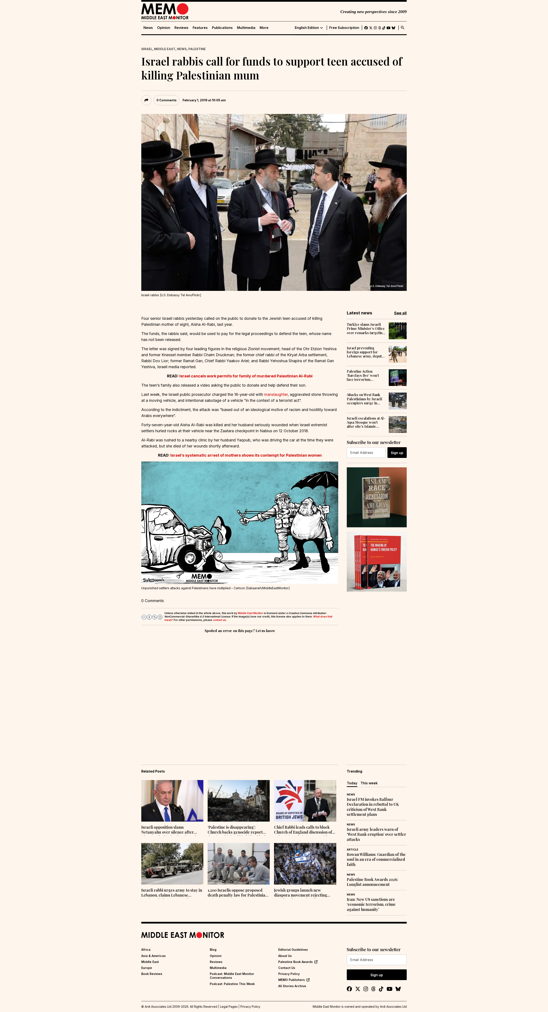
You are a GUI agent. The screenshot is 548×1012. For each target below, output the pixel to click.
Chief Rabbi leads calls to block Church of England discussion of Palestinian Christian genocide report (303, 830)
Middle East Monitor (250, 613)
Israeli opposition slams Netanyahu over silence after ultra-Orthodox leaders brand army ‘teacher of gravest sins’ (168, 830)
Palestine (197, 49)
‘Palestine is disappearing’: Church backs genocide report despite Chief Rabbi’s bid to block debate (237, 830)
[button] (239, 523)
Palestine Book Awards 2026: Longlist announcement (372, 882)
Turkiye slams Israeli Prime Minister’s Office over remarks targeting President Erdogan (366, 328)
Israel (146, 49)
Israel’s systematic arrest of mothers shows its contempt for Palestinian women (246, 455)
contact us (219, 620)
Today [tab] (352, 783)
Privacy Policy (289, 974)
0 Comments (166, 100)
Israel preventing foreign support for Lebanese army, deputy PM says (365, 352)
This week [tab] (369, 783)
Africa (145, 949)
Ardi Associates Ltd (393, 1006)
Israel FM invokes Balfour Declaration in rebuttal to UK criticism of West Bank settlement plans (373, 807)
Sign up (397, 453)
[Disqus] (239, 692)
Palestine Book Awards (295, 962)
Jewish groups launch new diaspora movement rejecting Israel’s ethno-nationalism (300, 893)
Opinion (163, 28)
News (148, 28)
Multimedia (246, 28)
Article (352, 849)
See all (400, 313)
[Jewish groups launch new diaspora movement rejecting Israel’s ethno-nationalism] (305, 864)
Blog (213, 949)
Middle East (164, 49)
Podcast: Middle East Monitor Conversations (232, 975)
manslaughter (276, 394)
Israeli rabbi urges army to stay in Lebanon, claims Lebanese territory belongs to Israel (171, 893)
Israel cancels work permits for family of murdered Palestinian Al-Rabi (246, 376)
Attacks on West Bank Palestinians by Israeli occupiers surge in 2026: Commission (364, 399)
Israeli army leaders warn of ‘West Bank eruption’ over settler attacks (376, 834)
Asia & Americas (153, 956)
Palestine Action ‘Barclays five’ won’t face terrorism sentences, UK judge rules (363, 375)
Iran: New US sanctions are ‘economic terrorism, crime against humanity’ (371, 904)
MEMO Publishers (291, 980)
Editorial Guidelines (293, 949)
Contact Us (286, 968)
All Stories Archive (292, 986)
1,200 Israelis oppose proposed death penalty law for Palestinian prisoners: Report (238, 893)
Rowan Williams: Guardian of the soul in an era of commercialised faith (376, 859)
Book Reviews (151, 974)
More (264, 28)
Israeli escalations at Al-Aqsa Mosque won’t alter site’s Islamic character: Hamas (366, 422)
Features (200, 28)
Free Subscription (344, 28)
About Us (285, 956)
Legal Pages (229, 1006)
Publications (222, 28)
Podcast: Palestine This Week (232, 984)
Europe (146, 968)
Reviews (181, 28)
